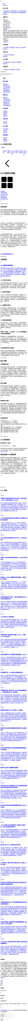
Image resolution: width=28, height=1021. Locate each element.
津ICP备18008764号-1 (5, 1010)
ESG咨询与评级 (6, 87)
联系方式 (5, 137)
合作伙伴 (5, 121)
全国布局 (5, 115)
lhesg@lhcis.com (4, 451)
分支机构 (5, 141)
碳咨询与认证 (6, 88)
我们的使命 (5, 129)
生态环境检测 (6, 90)
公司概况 (5, 111)
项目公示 (5, 49)
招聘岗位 (5, 132)
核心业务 (5, 5)
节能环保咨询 (6, 85)
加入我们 (5, 56)
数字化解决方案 (6, 91)
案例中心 (5, 14)
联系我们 (5, 63)
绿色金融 (5, 29)
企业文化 (5, 130)
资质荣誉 (5, 112)
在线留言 (5, 139)
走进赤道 (5, 41)
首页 (4, 3)
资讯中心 (5, 114)
